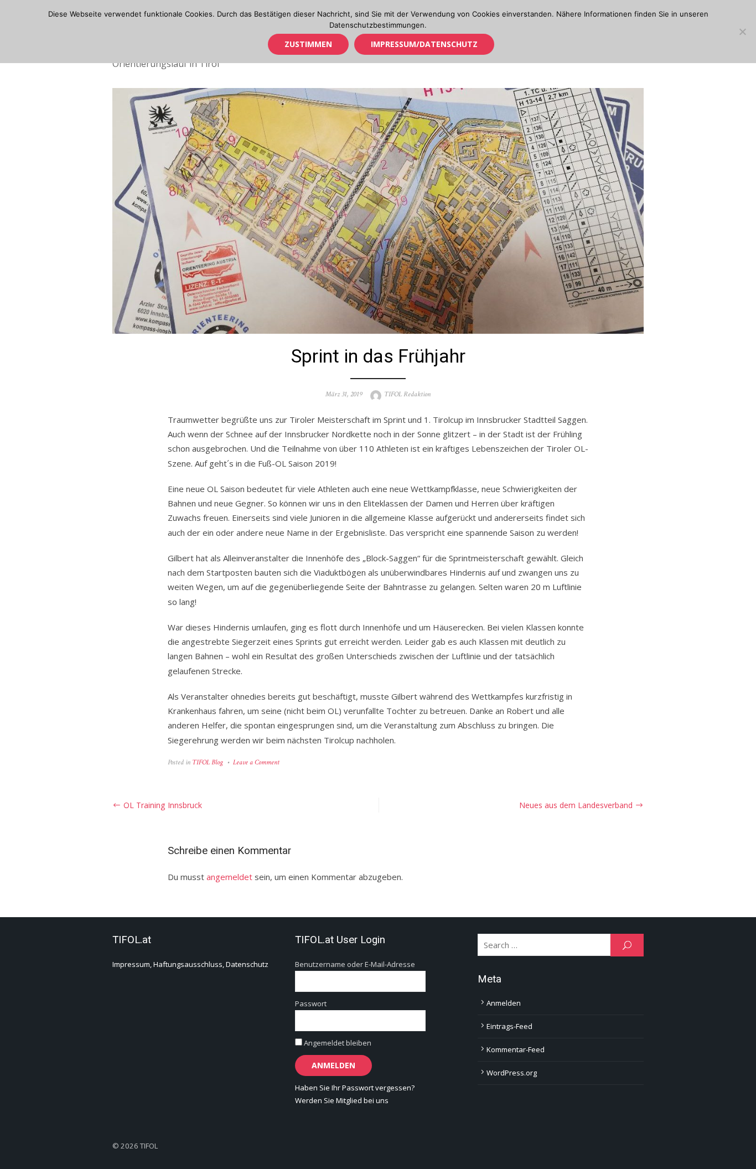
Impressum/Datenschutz (424, 44)
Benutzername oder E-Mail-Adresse (355, 964)
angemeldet (229, 876)
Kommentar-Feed (515, 1049)
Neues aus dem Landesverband (576, 805)
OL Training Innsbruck (162, 805)
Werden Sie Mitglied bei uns (342, 1100)
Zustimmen (308, 44)
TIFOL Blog (207, 762)
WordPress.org (511, 1073)
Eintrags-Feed (509, 1026)
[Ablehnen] (742, 31)
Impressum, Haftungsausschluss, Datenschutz (190, 964)
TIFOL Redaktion (407, 394)
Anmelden (503, 1003)
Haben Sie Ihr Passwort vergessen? (355, 1088)
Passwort (311, 1003)
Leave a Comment (256, 762)
